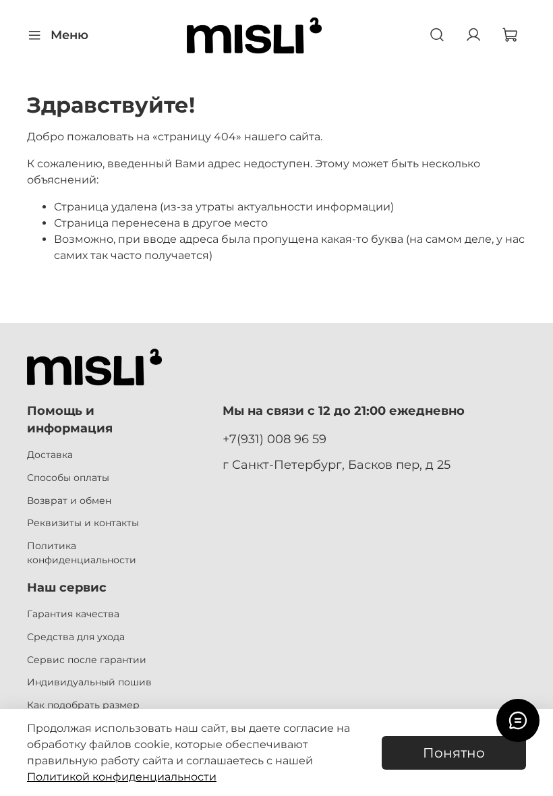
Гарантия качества (73, 614)
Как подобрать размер (83, 705)
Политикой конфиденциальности (121, 776)
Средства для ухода (76, 637)
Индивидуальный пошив (89, 682)
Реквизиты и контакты (83, 523)
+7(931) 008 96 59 (274, 439)
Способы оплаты (68, 478)
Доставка (50, 455)
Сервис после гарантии (86, 660)
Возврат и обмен (69, 500)
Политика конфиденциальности (81, 553)
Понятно (454, 753)
